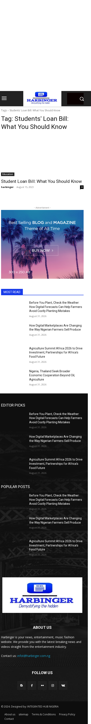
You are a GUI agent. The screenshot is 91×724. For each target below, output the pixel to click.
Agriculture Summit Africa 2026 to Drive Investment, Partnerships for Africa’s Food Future (56, 352)
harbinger (7, 187)
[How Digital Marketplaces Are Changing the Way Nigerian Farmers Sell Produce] (13, 332)
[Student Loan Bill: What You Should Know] (42, 155)
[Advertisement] (45, 45)
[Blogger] (21, 685)
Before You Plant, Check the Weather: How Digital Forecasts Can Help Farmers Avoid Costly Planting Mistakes (55, 307)
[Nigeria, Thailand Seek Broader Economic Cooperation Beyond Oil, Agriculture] (13, 378)
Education (7, 174)
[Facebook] (32, 685)
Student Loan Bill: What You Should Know (41, 181)
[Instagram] (53, 685)
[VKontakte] (63, 685)
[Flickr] (42, 685)
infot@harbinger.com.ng (33, 656)
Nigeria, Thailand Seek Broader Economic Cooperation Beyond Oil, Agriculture (52, 375)
